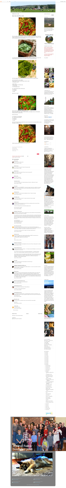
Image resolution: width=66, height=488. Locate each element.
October (47, 367)
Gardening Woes (48, 398)
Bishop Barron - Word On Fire (48, 340)
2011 (46, 363)
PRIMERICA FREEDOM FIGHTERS (19, 265)
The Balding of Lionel (49, 374)
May (46, 404)
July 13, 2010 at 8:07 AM (17, 194)
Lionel (46, 392)
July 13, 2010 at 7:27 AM (17, 178)
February (47, 408)
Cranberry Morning (17, 247)
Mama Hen (15, 299)
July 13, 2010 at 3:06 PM (17, 257)
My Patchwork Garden (49, 387)
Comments (47, 144)
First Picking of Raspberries (50, 381)
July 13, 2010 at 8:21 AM (17, 199)
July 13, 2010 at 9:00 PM (17, 289)
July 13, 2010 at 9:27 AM (17, 231)
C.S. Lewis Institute (47, 341)
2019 (46, 353)
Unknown (15, 234)
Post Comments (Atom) (19, 315)
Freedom (47, 399)
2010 (46, 364)
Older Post (40, 313)
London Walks (46, 342)
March (47, 407)
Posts (46, 142)
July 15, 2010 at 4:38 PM (17, 308)
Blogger (38, 484)
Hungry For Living (17, 242)
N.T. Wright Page (46, 343)
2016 (46, 357)
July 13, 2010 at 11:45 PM (18, 303)
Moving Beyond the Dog (49, 375)
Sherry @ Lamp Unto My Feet (18, 280)
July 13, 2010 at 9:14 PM (17, 296)
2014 (46, 359)
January (47, 409)
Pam (14, 260)
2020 (46, 352)
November (47, 366)
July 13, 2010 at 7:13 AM (17, 173)
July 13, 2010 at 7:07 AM (17, 163)
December (47, 365)
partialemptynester (17, 285)
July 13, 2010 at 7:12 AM (17, 168)
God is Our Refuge (48, 378)
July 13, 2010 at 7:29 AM (17, 183)
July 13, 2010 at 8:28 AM (17, 208)
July (46, 371)
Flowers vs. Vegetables (49, 396)
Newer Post (14, 313)
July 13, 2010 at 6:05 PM (17, 268)
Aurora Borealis (48, 397)
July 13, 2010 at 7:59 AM (17, 189)
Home (27, 313)
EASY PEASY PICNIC (49, 384)
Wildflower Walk (48, 388)
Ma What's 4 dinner (17, 211)
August (47, 370)
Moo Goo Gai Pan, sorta (49, 391)
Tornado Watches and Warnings (49, 383)
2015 (46, 358)
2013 (46, 360)
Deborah (15, 271)
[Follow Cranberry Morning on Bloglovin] (48, 117)
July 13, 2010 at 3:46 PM (17, 262)
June (47, 403)
